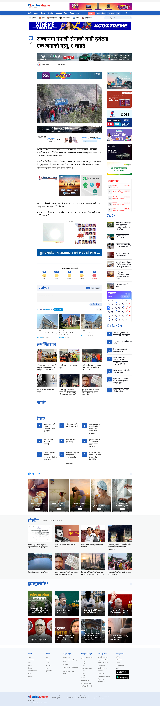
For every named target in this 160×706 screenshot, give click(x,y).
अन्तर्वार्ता (30, 665)
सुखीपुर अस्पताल (88, 18)
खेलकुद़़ (30, 668)
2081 (83, 663)
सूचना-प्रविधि (49, 671)
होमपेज (30, 13)
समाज (29, 657)
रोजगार (47, 663)
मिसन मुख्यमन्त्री (53, 18)
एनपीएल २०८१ (66, 657)
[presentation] (97, 309)
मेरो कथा (83, 678)
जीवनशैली (51, 13)
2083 (83, 675)
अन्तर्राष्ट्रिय (30, 676)
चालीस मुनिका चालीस (86, 668)
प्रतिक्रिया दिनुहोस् (96, 304)
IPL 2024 (65, 664)
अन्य (77, 13)
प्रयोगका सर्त (119, 660)
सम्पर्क (117, 668)
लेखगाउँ (77, 18)
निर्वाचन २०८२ (101, 674)
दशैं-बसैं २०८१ (101, 682)
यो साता (52, 520)
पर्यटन (47, 660)
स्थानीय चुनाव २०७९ (103, 668)
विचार (65, 13)
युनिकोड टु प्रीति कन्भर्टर (86, 686)
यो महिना (59, 520)
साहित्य (29, 663)
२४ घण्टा (44, 520)
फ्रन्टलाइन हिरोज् (85, 681)
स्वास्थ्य (112, 13)
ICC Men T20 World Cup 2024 (70, 661)
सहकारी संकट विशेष (103, 657)
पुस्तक (43, 18)
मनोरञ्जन (59, 13)
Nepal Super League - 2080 (69, 672)
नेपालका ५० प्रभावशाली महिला (86, 658)
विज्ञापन (118, 663)
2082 (83, 666)
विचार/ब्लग (31, 660)
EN (118, 13)
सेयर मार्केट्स (101, 13)
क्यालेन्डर (112, 293)
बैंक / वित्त (48, 665)
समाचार (36, 13)
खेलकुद (72, 13)
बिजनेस (43, 13)
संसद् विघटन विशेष (103, 663)
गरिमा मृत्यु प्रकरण (66, 18)
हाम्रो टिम (118, 657)
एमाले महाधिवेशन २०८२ (104, 676)
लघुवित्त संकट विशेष (103, 660)
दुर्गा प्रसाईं (34, 18)
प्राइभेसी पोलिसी (120, 665)
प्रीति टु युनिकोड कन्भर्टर (86, 683)
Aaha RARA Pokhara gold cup (70, 668)
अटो (47, 668)
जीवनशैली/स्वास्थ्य (32, 671)
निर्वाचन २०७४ (101, 665)
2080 (83, 661)
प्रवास (29, 674)
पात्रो (92, 13)
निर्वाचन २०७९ (101, 671)
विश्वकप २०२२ (101, 679)
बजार (47, 657)
